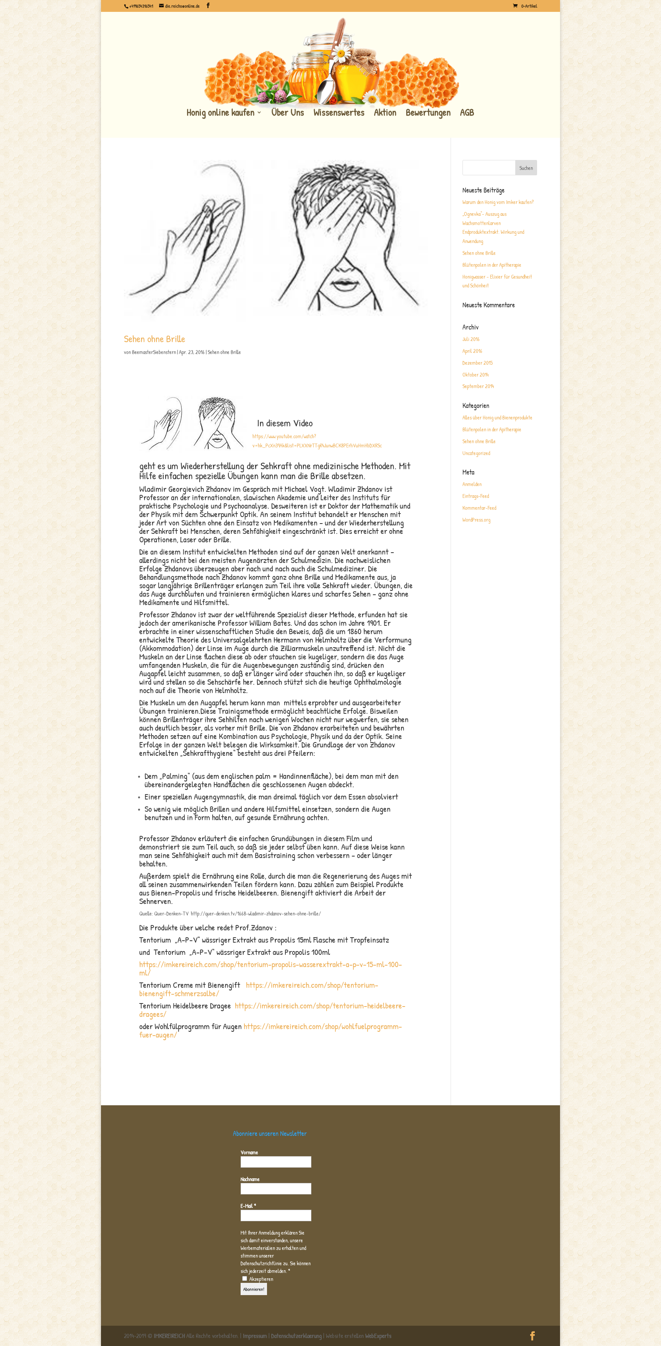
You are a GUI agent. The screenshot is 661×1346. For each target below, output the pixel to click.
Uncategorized (476, 453)
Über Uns (288, 113)
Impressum (255, 1335)
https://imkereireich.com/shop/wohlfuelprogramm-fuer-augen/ (270, 1030)
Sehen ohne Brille (154, 338)
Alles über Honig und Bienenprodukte (497, 417)
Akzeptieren (260, 1278)
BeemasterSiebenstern (154, 352)
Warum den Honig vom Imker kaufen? (498, 202)
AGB (467, 113)
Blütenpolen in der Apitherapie (491, 264)
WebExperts (378, 1335)
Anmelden (472, 484)
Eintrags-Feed (475, 495)
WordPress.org (476, 519)
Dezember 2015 (477, 362)
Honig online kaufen (220, 113)
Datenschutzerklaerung (296, 1335)
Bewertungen (428, 113)
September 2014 (478, 386)
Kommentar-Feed (479, 507)
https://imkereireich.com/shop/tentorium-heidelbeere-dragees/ (272, 1010)
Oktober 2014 (475, 374)
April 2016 (472, 350)
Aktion (385, 113)
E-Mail (248, 1205)
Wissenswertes (339, 113)
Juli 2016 (471, 339)
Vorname (249, 1152)
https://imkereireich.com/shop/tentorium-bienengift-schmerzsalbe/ (258, 989)
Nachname (250, 1179)
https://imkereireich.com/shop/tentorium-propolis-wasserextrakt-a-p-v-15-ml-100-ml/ (270, 968)
